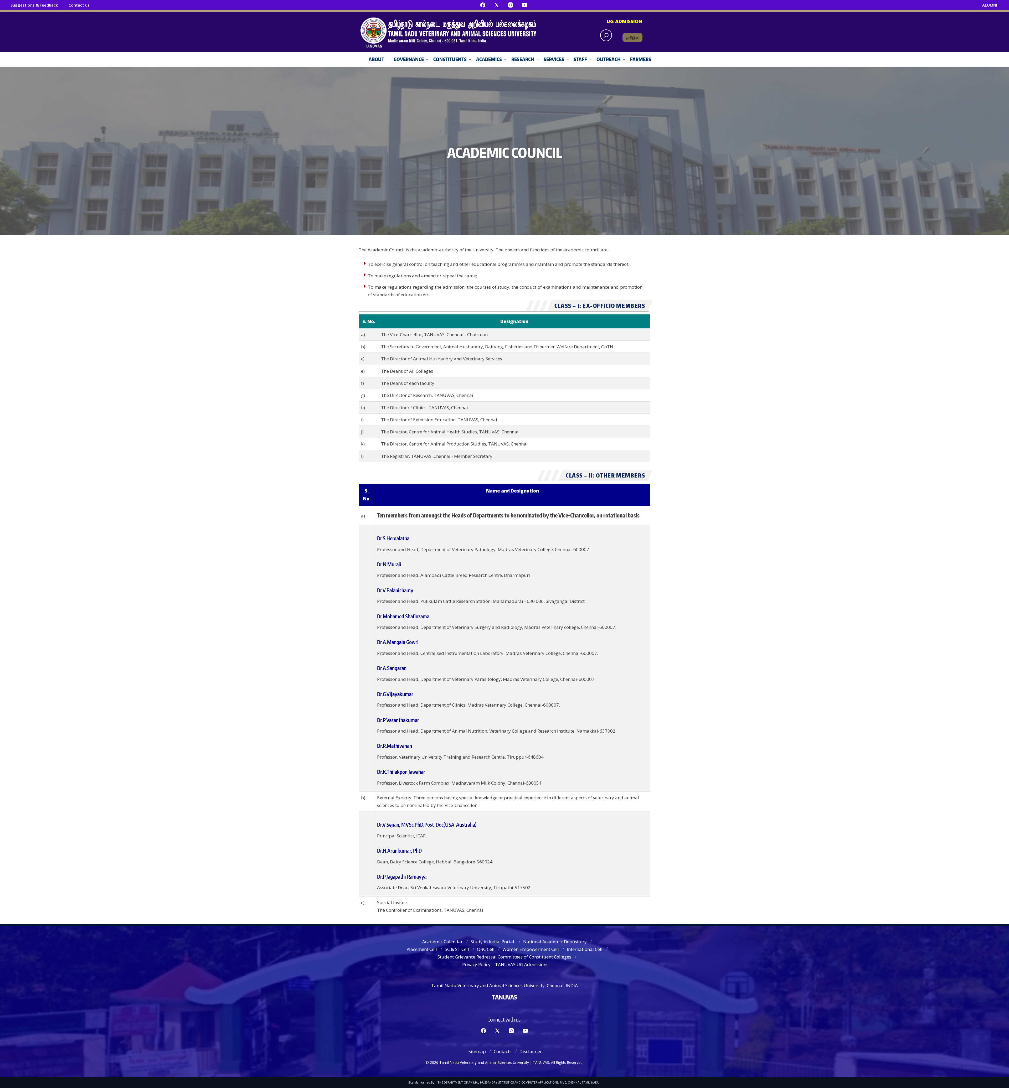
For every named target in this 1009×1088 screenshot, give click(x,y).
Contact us (79, 5)
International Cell (585, 949)
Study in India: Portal (493, 942)
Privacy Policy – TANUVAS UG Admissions (505, 964)
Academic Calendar (442, 942)
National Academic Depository (555, 942)
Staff (580, 59)
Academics (489, 59)
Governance (409, 59)
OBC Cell (486, 949)
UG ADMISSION (624, 21)
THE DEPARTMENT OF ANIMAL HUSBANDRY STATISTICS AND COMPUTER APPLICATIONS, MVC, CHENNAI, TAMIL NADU (518, 1082)
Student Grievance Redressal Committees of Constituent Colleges (504, 957)
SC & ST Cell (457, 949)
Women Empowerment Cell (530, 949)
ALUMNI (989, 5)
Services (554, 59)
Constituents (450, 59)
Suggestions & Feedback (34, 5)
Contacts (503, 1051)
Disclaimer (530, 1051)
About (376, 59)
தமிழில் (632, 37)
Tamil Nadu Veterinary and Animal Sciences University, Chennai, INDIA (504, 985)
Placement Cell (421, 949)
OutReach (608, 59)
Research (522, 59)
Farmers (640, 59)
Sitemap (477, 1051)
